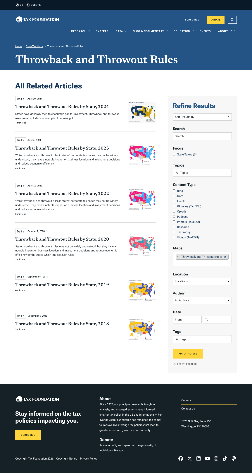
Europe (36, 5)
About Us (225, 31)
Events (206, 31)
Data (119, 31)
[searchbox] (202, 172)
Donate (216, 19)
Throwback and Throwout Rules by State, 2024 (62, 107)
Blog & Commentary (148, 31)
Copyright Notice (66, 458)
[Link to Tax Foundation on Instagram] (216, 458)
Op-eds (182, 211)
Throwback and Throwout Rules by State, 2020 (62, 239)
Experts (103, 31)
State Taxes (186, 154)
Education (182, 31)
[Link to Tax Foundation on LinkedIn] (198, 458)
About (105, 398)
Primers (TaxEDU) (188, 222)
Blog (180, 191)
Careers (186, 400)
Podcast (182, 216)
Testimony (183, 232)
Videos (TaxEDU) (188, 237)
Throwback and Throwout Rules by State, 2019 (62, 285)
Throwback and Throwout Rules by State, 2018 (62, 324)
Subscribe (192, 19)
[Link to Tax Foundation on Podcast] (234, 458)
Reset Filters (187, 363)
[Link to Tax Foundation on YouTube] (207, 458)
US (21, 5)
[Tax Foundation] (37, 19)
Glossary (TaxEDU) (189, 206)
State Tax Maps (34, 46)
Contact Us (188, 408)
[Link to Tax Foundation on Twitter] (190, 458)
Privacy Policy (88, 458)
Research (78, 31)
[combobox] (202, 173)
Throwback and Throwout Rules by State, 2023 (62, 148)
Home (18, 46)
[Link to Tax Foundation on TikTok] (225, 458)
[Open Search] (232, 20)
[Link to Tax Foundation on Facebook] (181, 458)
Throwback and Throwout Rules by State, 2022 (62, 194)
